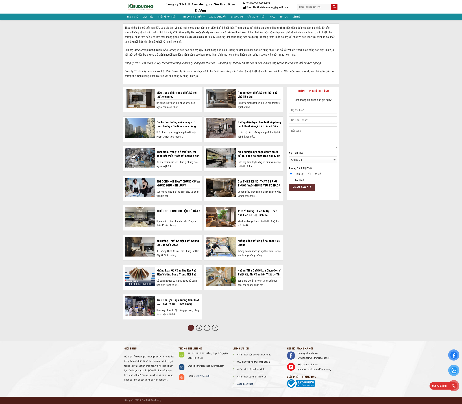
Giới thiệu (148, 16)
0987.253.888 (203, 375)
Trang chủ (132, 16)
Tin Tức (284, 16)
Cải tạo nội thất (256, 16)
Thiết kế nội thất (167, 16)
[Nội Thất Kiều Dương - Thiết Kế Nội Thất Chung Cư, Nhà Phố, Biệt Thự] (140, 7)
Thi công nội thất (192, 16)
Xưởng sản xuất (217, 16)
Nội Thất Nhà (296, 153)
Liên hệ (296, 16)
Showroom (237, 16)
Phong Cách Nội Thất (300, 168)
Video (272, 16)
